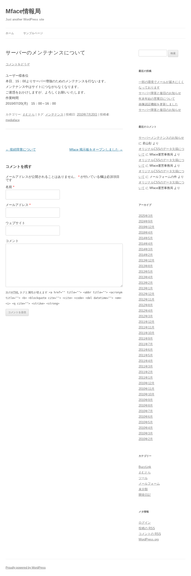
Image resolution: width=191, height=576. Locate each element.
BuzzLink (145, 467)
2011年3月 (146, 366)
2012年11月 (146, 299)
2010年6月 (146, 416)
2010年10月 (146, 394)
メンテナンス (54, 114)
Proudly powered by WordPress (26, 567)
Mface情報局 (23, 11)
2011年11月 (146, 327)
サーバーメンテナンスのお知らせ (161, 137)
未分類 (143, 489)
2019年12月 (146, 227)
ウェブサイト (15, 223)
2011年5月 (146, 355)
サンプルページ (33, 33)
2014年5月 (146, 238)
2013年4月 (146, 277)
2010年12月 (146, 383)
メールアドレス (18, 205)
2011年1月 (146, 377)
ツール (143, 478)
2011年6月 (146, 349)
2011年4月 (146, 361)
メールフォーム (149, 483)
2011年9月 (146, 338)
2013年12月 (146, 260)
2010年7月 (146, 411)
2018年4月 (146, 232)
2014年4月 (146, 243)
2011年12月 (146, 322)
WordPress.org (149, 539)
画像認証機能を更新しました (158, 104)
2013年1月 (146, 288)
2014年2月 (146, 255)
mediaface (13, 120)
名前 (10, 187)
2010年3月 (146, 433)
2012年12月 (146, 294)
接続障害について (21, 149)
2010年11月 (146, 389)
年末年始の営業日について (157, 98)
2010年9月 (146, 400)
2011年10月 (146, 333)
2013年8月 (146, 266)
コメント (12, 241)
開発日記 (145, 495)
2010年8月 (146, 405)
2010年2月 (146, 439)
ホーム (10, 33)
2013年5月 (146, 271)
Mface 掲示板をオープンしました (96, 149)
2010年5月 (146, 422)
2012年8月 (146, 305)
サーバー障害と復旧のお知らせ (160, 93)
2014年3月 (146, 249)
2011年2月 (146, 372)
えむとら (29, 114)
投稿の (147, 528)
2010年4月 (146, 428)
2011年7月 (146, 344)
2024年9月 (146, 221)
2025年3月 (146, 216)
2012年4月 (146, 310)
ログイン (145, 522)
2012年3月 (146, 316)
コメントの (150, 534)
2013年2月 (146, 283)
